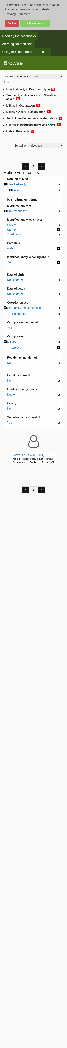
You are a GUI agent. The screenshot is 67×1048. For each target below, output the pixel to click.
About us (42, 52)
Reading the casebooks (19, 36)
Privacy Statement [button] (18, 14)
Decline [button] (12, 23)
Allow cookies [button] (35, 23)
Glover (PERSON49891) (28, 455)
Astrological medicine (17, 44)
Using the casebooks (17, 52)
